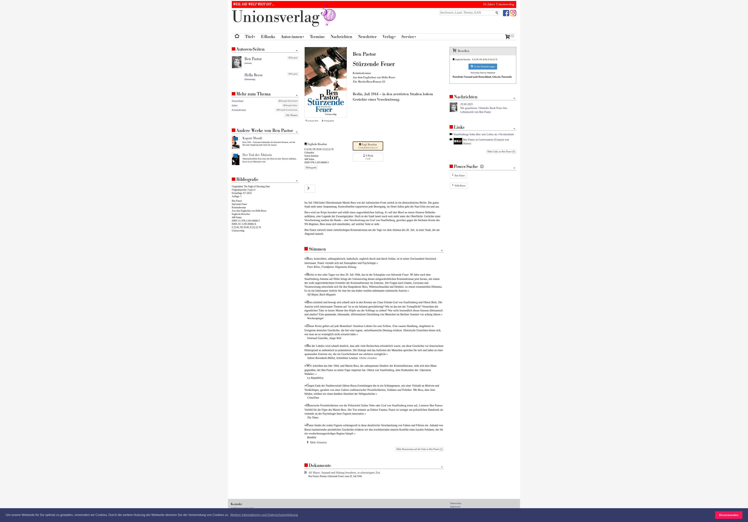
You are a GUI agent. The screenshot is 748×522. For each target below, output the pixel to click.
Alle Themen (291, 115)
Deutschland (237, 101)
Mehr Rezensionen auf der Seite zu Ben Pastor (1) (419, 449)
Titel (249, 36)
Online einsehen (368, 358)
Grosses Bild (312, 121)
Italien (234, 105)
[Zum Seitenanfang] (442, 250)
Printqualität (329, 121)
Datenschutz (455, 503)
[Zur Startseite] (237, 36)
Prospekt (293, 58)
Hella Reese (460, 185)
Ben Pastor (460, 175)
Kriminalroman (239, 110)
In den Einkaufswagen (484, 66)
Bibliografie (311, 167)
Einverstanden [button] (728, 515)
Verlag (388, 36)
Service (407, 36)
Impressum (455, 506)
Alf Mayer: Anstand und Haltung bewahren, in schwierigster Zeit (344, 472)
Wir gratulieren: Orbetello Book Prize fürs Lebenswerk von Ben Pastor (483, 108)
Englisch (252, 189)
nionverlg (278, 17)
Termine (317, 36)
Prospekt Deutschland (288, 101)
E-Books (268, 36)
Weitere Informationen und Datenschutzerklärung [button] (264, 515)
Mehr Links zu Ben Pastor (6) (501, 151)
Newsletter (367, 36)
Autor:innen (291, 36)
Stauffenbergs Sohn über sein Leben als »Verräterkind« (483, 134)
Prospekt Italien (291, 105)
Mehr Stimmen (318, 442)
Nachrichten (341, 36)
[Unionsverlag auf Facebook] (506, 12)
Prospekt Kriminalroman (288, 110)
